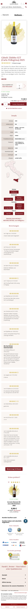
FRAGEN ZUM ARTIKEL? (13, 219)
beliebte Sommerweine (19, 206)
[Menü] (2, 4)
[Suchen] (25, 7)
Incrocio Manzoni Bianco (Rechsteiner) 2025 (14, 503)
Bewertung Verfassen (14, 469)
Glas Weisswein (7, 86)
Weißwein (14, 192)
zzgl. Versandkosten (22, 100)
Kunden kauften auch (9, 517)
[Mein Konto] (24, 4)
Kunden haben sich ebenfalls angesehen (11, 521)
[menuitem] (2, 4)
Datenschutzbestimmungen (20, 592)
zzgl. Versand (17, 510)
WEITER (3, 79)
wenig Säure (8, 208)
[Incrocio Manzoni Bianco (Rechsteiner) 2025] (14, 491)
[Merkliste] (21, 4)
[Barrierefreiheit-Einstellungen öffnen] (25, 521)
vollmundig (8, 199)
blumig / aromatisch (19, 198)
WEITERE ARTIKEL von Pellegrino (13, 220)
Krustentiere (19, 213)
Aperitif (8, 213)
